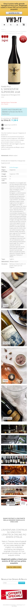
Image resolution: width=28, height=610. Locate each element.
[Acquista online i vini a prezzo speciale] (14, 591)
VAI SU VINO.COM (14, 567)
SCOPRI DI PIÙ (14, 13)
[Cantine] (14, 466)
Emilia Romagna (14, 167)
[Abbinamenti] (14, 487)
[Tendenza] (14, 446)
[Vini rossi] (14, 273)
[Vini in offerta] (14, 456)
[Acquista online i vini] (14, 497)
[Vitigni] (14, 477)
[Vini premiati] (14, 436)
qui (8, 114)
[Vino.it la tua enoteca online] (14, 19)
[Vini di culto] (14, 425)
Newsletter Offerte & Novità (14, 579)
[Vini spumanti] (14, 386)
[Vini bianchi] (14, 311)
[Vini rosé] (14, 348)
